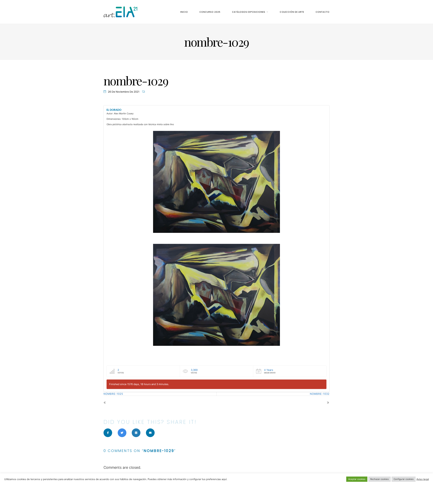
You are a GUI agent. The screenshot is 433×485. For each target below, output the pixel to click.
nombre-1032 (319, 393)
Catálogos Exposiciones (248, 11)
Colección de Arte (292, 11)
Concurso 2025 (209, 11)
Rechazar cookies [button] (379, 479)
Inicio (184, 11)
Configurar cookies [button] (404, 479)
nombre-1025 (113, 393)
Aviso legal (422, 479)
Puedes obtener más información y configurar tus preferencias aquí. (187, 479)
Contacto (322, 11)
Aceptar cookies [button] (356, 479)
